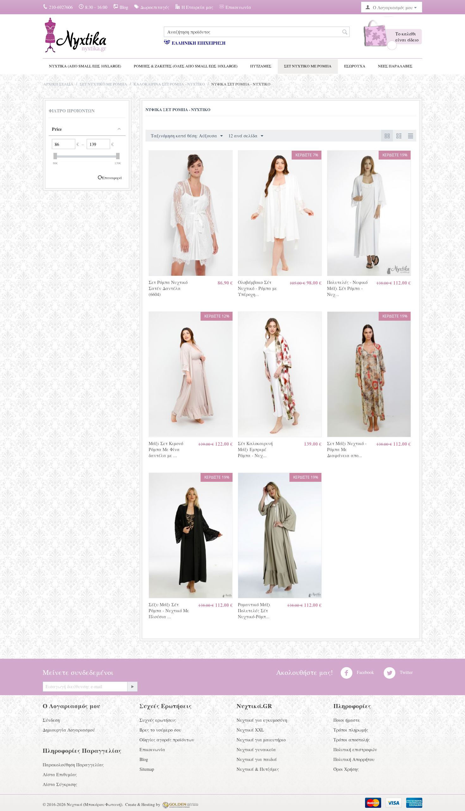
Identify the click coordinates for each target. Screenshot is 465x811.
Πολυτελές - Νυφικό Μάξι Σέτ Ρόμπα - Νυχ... (347, 288)
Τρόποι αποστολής (351, 740)
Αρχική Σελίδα (58, 83)
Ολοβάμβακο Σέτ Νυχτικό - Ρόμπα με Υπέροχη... (257, 288)
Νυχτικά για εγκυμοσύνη (262, 720)
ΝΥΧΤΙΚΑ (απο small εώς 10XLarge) (85, 65)
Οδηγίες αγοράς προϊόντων (167, 740)
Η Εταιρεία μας (197, 7)
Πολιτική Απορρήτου (354, 759)
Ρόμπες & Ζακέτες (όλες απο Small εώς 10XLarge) (186, 65)
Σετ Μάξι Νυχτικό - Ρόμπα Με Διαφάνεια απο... (347, 449)
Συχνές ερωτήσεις (158, 720)
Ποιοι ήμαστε (346, 720)
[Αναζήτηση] (345, 32)
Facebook (365, 672)
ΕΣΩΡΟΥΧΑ (354, 65)
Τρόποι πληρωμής (350, 730)
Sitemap (147, 769)
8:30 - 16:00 (96, 7)
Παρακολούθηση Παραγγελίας (73, 765)
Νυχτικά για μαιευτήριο (261, 740)
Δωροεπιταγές (154, 7)
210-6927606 (61, 7)
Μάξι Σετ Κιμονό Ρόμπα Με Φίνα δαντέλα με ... (166, 449)
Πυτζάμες (260, 65)
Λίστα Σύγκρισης (60, 784)
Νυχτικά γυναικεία (256, 749)
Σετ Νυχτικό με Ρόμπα (308, 65)
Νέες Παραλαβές (395, 65)
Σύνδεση (51, 720)
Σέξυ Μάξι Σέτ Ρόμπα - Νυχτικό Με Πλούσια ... (169, 610)
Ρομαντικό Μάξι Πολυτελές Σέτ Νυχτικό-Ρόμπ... (254, 610)
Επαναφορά (112, 177)
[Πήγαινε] (132, 686)
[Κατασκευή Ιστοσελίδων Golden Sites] (180, 804)
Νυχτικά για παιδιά (257, 759)
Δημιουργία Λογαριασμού (69, 730)
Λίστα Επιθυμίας (60, 774)
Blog (124, 7)
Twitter (406, 672)
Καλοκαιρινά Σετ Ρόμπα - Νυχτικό (169, 83)
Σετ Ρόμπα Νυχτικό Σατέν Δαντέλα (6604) (168, 288)
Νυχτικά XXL (250, 730)
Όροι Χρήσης (346, 769)
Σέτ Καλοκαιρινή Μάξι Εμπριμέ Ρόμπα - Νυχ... (255, 449)
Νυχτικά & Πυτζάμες (258, 769)
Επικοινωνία (238, 7)
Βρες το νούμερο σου (160, 730)
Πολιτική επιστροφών (355, 749)
